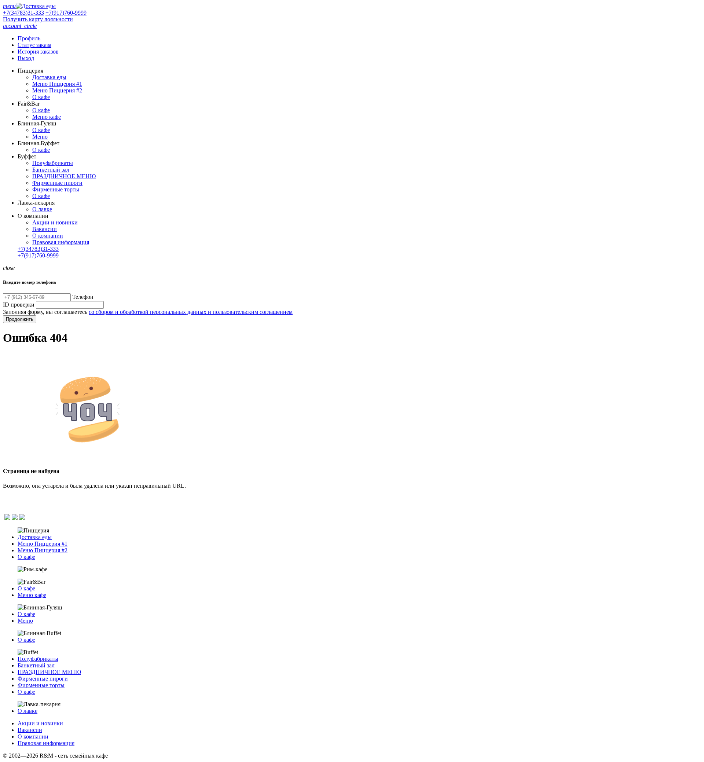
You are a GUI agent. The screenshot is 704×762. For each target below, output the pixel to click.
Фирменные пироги (57, 183)
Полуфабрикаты (52, 163)
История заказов (38, 51)
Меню (40, 136)
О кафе (41, 97)
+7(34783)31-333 (23, 13)
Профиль (29, 38)
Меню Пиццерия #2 (57, 90)
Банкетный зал (50, 169)
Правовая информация (60, 242)
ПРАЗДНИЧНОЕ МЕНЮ (64, 176)
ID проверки (18, 304)
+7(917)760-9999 (66, 13)
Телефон (83, 297)
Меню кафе (46, 117)
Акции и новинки (55, 222)
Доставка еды (49, 77)
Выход (26, 58)
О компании (47, 235)
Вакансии (44, 229)
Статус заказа (34, 45)
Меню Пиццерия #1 (57, 84)
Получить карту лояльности (38, 19)
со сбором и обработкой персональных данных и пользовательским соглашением (191, 312)
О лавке (42, 209)
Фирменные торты (55, 189)
